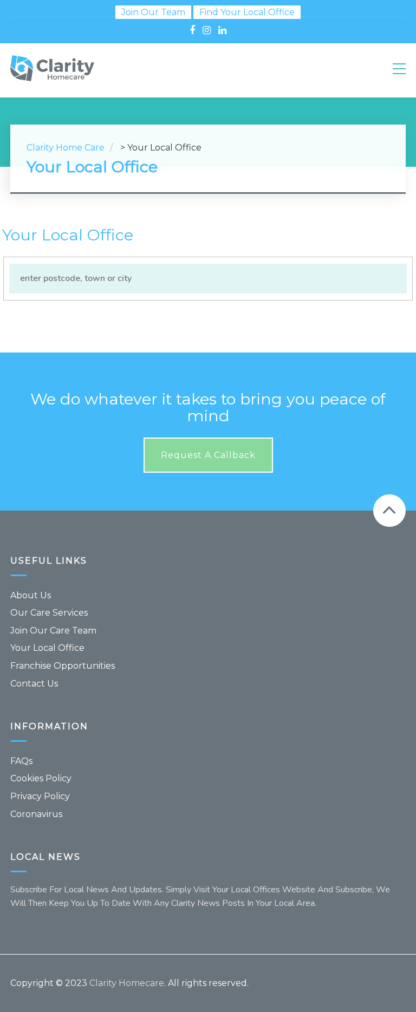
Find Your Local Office (247, 12)
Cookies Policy (41, 778)
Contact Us (34, 683)
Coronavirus (36, 814)
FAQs (21, 761)
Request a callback (208, 455)
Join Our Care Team (53, 630)
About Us (30, 595)
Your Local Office (47, 648)
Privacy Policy (40, 796)
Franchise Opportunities (62, 666)
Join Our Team (153, 12)
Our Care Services (49, 613)
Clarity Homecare (126, 983)
